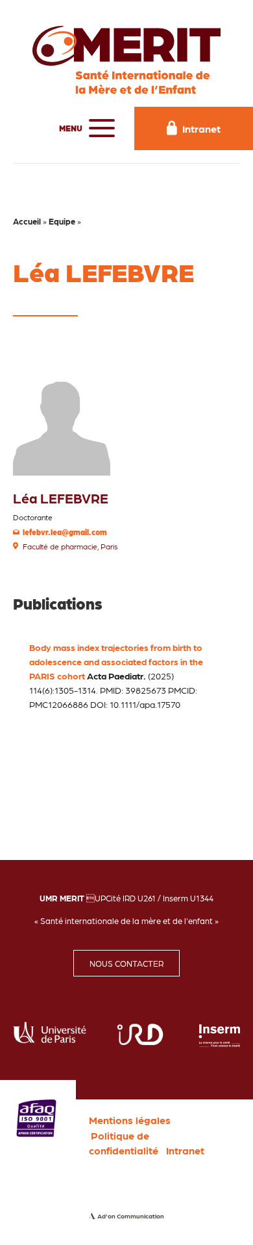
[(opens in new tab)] (36, 1116)
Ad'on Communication (130, 1216)
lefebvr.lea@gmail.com (65, 531)
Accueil (27, 221)
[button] (83, 128)
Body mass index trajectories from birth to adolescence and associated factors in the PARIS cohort (116, 661)
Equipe (62, 221)
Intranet (185, 1150)
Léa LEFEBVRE (60, 498)
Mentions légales (130, 1120)
